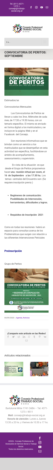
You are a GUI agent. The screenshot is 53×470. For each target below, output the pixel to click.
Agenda (19, 318)
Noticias (26, 318)
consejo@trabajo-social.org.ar (17, 9)
